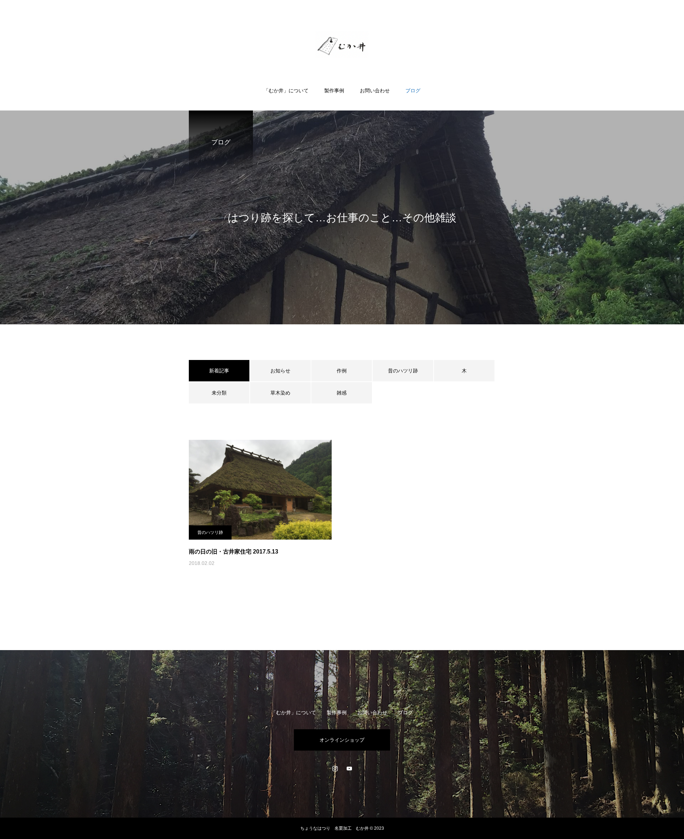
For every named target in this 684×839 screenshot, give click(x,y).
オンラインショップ (342, 740)
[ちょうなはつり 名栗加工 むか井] (342, 44)
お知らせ (280, 371)
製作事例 (334, 90)
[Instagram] (334, 768)
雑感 (342, 393)
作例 (342, 371)
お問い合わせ (375, 90)
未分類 (219, 393)
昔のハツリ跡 (403, 371)
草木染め (280, 393)
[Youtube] (349, 768)
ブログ (412, 90)
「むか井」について (286, 90)
